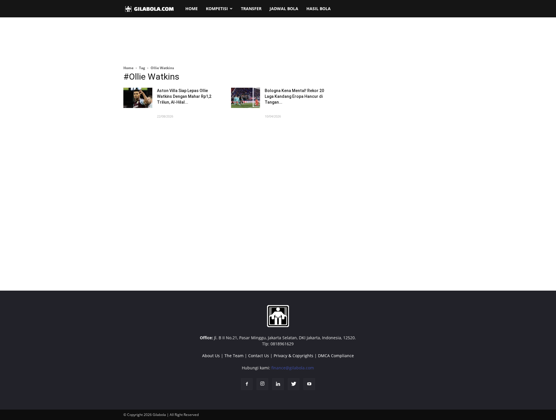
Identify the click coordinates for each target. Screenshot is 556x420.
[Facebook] (247, 384)
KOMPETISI (217, 8)
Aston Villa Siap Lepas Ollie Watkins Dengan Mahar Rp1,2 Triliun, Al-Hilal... (184, 96)
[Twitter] (293, 384)
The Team (234, 355)
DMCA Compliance (336, 355)
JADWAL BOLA (284, 8)
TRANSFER (251, 8)
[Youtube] (309, 384)
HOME (191, 8)
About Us (211, 355)
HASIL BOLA (318, 8)
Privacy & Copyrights (293, 355)
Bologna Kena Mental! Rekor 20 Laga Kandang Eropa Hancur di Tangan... (294, 96)
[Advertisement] (278, 42)
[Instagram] (262, 384)
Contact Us (258, 355)
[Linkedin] (278, 384)
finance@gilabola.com (292, 368)
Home (128, 67)
